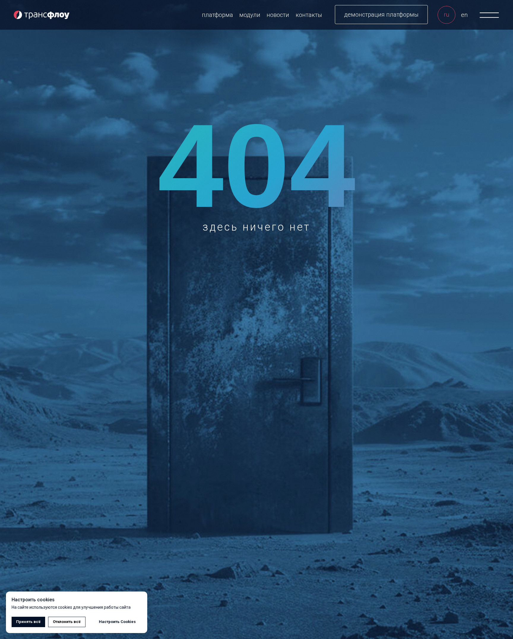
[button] (381, 14)
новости (278, 14)
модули (249, 14)
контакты (309, 14)
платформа (217, 14)
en (464, 14)
